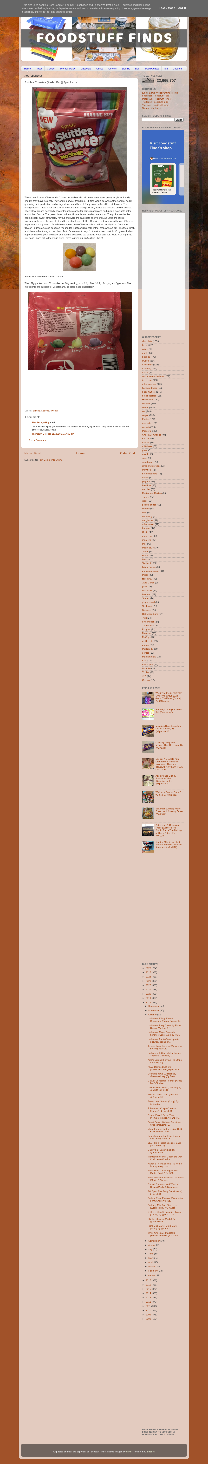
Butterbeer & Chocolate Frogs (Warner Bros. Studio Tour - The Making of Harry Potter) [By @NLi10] (169, 830)
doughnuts (147, 520)
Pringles (146, 629)
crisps (145, 349)
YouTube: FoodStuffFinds (155, 105)
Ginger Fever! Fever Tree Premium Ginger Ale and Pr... (164, 1116)
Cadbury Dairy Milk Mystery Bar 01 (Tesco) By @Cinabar (169, 745)
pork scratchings (150, 571)
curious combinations (153, 376)
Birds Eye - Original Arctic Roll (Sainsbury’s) (169, 710)
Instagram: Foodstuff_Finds (156, 99)
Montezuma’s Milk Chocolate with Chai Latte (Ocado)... (165, 1158)
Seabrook (147, 606)
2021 (149, 989)
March (152, 1266)
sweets (54, 411)
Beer (137, 68)
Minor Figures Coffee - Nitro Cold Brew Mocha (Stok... (165, 1130)
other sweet (148, 524)
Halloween (147, 399)
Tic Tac (146, 672)
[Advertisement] (73, 387)
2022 (149, 985)
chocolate (147, 341)
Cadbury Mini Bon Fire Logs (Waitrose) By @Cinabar (162, 1206)
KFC (144, 660)
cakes (145, 372)
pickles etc (147, 641)
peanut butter (149, 505)
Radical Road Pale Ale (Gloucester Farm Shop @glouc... (165, 1199)
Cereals (112, 68)
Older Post (127, 453)
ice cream (147, 380)
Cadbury (146, 368)
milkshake (147, 446)
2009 (149, 1314)
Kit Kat (145, 438)
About (39, 68)
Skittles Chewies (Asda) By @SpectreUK (161, 1220)
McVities (146, 470)
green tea (147, 536)
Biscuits (126, 68)
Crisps (99, 68)
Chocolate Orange (151, 435)
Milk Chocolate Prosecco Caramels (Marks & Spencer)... (166, 1178)
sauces (146, 442)
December (154, 1006)
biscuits (146, 357)
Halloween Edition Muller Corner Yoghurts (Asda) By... (164, 1054)
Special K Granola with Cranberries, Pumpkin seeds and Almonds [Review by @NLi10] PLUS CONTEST (169, 764)
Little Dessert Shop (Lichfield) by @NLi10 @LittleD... (164, 1088)
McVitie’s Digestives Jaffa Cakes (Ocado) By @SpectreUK (169, 728)
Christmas (147, 364)
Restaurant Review (152, 493)
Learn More (167, 8)
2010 (149, 1310)
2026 (149, 968)
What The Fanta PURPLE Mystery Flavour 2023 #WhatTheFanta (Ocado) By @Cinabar (169, 697)
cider (144, 501)
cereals (146, 427)
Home (27, 68)
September (154, 1241)
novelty (146, 454)
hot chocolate (149, 396)
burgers (146, 528)
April (151, 1262)
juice (144, 586)
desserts (146, 423)
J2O (144, 676)
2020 (149, 994)
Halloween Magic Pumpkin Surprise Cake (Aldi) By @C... (164, 1033)
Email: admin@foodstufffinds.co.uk (160, 93)
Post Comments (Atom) (51, 460)
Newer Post (32, 453)
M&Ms (145, 559)
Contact (51, 68)
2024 (149, 977)
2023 (149, 981)
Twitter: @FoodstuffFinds (155, 102)
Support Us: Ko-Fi (151, 108)
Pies (144, 544)
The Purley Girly (41, 422)
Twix (144, 618)
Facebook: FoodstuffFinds (155, 96)
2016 (149, 1285)
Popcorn (146, 431)
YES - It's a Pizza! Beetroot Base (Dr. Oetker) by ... (164, 1144)
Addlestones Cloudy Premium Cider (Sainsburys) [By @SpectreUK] (166, 780)
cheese (146, 508)
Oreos (145, 477)
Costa (145, 532)
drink (144, 353)
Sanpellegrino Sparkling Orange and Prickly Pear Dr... (164, 1137)
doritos (145, 653)
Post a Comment (37, 440)
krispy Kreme (149, 567)
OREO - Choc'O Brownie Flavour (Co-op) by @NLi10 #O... (165, 1213)
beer (144, 345)
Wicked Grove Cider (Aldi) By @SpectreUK (163, 1095)
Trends (145, 497)
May (150, 1258)
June (151, 1253)
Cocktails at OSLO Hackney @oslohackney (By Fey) (162, 1075)
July (150, 1249)
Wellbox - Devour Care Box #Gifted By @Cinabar (169, 793)
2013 (149, 1297)
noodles (146, 489)
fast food (146, 594)
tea (143, 411)
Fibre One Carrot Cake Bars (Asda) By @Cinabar (162, 1227)
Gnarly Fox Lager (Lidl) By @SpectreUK (161, 1151)
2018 (149, 1002)
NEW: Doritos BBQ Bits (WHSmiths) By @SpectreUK (164, 1068)
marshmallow (149, 657)
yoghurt (146, 481)
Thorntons (147, 625)
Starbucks (147, 563)
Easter (145, 419)
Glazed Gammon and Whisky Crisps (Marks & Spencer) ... (163, 1185)
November (154, 1010)
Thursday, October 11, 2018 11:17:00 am (53, 434)
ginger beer (148, 622)
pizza (145, 450)
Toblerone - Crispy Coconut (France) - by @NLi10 (162, 1109)
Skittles (36, 411)
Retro (145, 555)
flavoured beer (149, 388)
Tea (166, 68)
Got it (182, 8)
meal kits (146, 540)
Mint (144, 512)
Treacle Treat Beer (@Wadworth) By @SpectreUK (165, 1047)
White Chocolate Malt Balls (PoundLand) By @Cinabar (163, 1234)
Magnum (146, 633)
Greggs (146, 680)
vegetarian (147, 462)
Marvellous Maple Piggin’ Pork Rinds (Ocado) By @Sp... (163, 1171)
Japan (145, 551)
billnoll (129, 1451)
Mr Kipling (147, 516)
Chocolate (86, 68)
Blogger (150, 1451)
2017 (149, 1280)
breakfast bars (149, 473)
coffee (145, 407)
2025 (149, 972)
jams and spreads (151, 466)
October (152, 1014)
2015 (149, 1289)
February (153, 1271)
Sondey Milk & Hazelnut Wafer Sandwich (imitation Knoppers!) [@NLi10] (169, 844)
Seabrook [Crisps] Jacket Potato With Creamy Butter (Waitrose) (169, 811)
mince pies (147, 664)
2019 (149, 998)
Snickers (146, 610)
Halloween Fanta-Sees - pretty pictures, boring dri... (163, 1040)
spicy (144, 458)
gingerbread (148, 602)
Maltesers (147, 590)
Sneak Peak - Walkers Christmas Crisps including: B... (164, 1123)
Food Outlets (152, 68)
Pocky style (148, 548)
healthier (146, 485)
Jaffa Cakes (148, 582)
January (152, 1275)
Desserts (177, 68)
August (152, 1245)
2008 (149, 1319)
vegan (145, 415)
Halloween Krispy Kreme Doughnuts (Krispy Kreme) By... (165, 1019)
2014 (149, 1293)
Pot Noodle (148, 649)
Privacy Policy (68, 68)
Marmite (146, 668)
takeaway (147, 579)
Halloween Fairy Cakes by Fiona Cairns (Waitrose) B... (164, 1026)
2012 (149, 1302)
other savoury (149, 384)
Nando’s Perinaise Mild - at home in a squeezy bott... (165, 1165)
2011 (148, 1306)
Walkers (146, 403)
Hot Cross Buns (150, 614)
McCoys (146, 637)
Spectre (45, 411)
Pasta (145, 575)
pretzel (145, 645)
